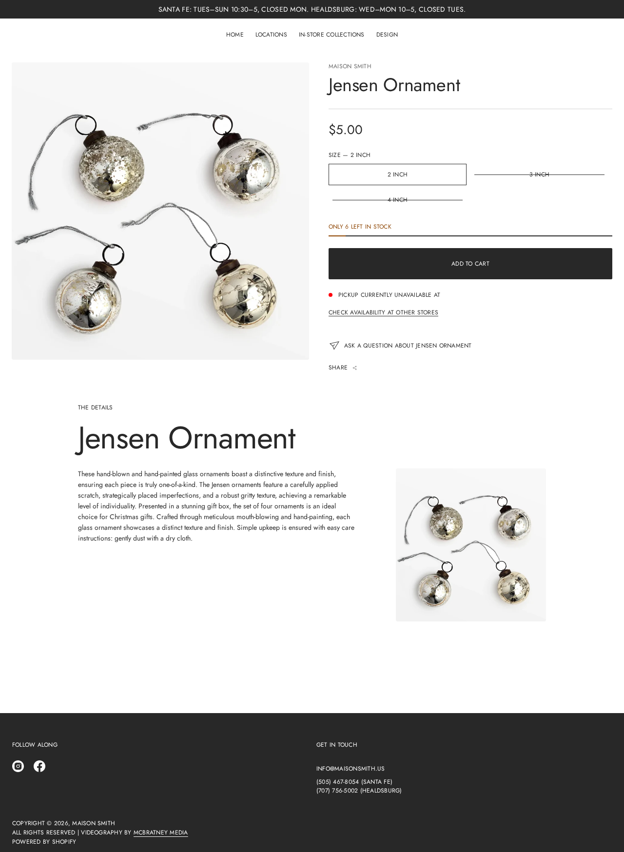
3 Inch (539, 174)
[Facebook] (39, 766)
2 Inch (398, 174)
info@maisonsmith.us (350, 768)
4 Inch (398, 199)
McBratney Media (161, 832)
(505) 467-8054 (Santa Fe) (354, 781)
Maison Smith (350, 66)
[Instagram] (18, 766)
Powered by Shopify (44, 841)
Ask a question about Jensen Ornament (408, 345)
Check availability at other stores (383, 312)
